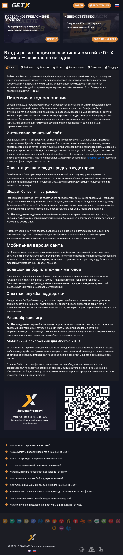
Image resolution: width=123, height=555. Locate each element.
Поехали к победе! (30, 417)
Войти (79, 5)
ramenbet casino (96, 157)
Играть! (52, 39)
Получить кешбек (104, 39)
